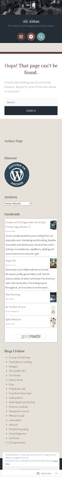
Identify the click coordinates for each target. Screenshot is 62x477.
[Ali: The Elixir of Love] (53, 313)
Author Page (13, 141)
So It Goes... (15, 438)
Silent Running (12, 294)
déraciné (13, 424)
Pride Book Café (17, 388)
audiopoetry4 (16, 397)
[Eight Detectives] (53, 326)
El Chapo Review (17, 442)
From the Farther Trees (20, 393)
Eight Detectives (13, 319)
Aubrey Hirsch (16, 379)
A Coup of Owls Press (19, 357)
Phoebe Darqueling (18, 429)
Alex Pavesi (11, 324)
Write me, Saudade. (18, 406)
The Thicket (14, 375)
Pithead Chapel (16, 415)
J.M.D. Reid (11, 231)
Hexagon (13, 366)
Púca (11, 384)
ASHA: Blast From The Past (22, 402)
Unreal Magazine (17, 433)
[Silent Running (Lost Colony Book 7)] (53, 301)
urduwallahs (15, 420)
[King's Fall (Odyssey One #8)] (53, 267)
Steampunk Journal (19, 411)
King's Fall (10, 260)
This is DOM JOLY (17, 371)
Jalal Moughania (13, 311)
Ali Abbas (31, 21)
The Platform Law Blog (20, 362)
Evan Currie (11, 265)
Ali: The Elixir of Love (15, 306)
